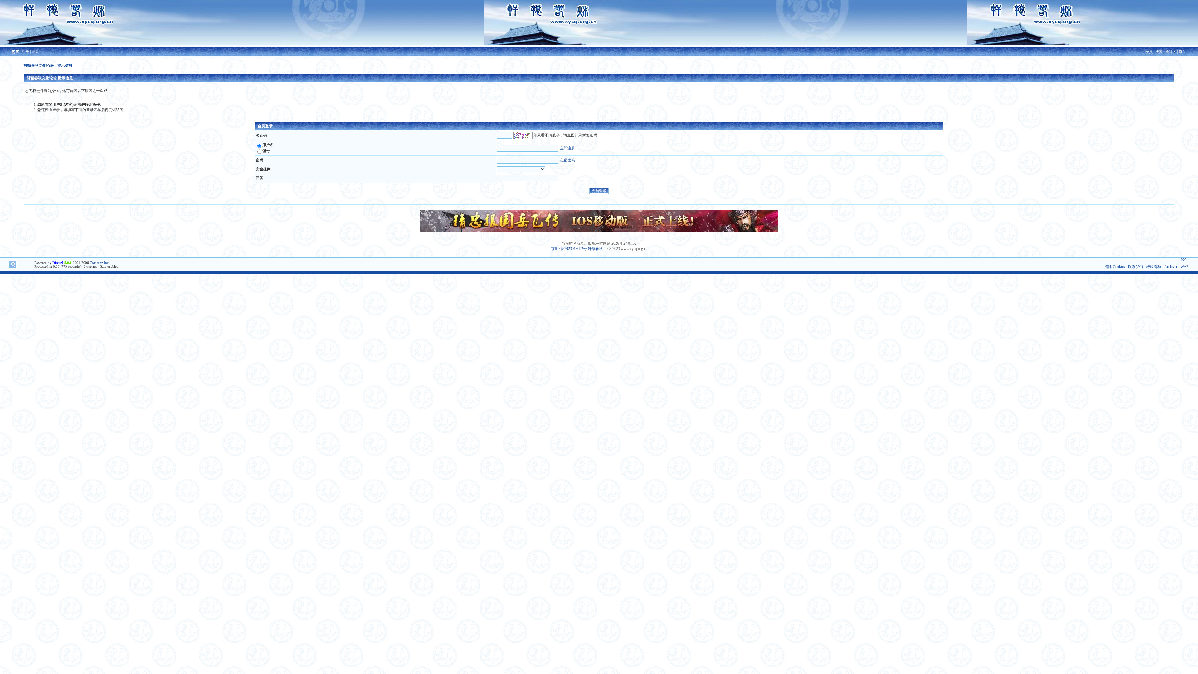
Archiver (1170, 267)
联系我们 (1135, 267)
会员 (1149, 52)
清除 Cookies (1114, 267)
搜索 (1159, 52)
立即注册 (567, 148)
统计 (1169, 52)
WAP (1185, 267)
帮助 (1182, 52)
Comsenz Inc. (100, 263)
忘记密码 (567, 160)
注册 (25, 52)
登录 (35, 52)
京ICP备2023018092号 (569, 249)
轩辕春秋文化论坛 (39, 65)
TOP (1183, 259)
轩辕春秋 (595, 249)
